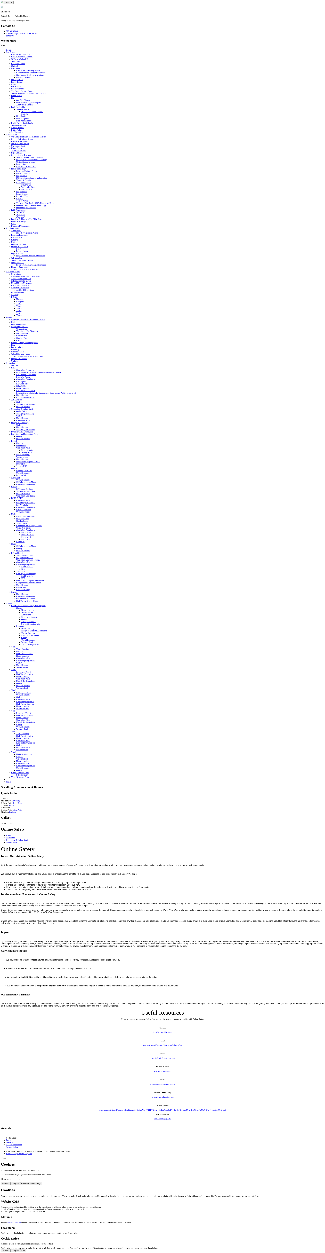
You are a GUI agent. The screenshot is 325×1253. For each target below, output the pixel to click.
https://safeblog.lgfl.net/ (162, 1119)
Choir (13, 84)
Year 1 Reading (22, 649)
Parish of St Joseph (18, 221)
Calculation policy (23, 528)
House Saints (16, 148)
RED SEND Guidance (25, 391)
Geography (15, 477)
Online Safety (21, 411)
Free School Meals (18, 324)
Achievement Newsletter (21, 278)
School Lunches (17, 352)
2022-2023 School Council (32, 112)
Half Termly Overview (25, 704)
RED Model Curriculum (26, 375)
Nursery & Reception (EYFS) (28, 461)
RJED (13, 224)
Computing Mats (23, 420)
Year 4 (18, 311)
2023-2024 (20, 217)
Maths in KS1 (26, 537)
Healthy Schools (17, 89)
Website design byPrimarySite (19, 1154)
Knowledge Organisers (25, 564)
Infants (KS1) (21, 464)
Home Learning (22, 388)
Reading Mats (26, 450)
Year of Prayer (22, 201)
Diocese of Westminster (20, 226)
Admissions (16, 230)
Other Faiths (21, 386)
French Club (21, 475)
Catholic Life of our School (22, 139)
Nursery (19, 299)
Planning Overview (24, 471)
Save (23, 1251)
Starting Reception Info (30, 624)
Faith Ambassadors (23, 121)
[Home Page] (2, 2)
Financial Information (19, 267)
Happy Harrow (17, 82)
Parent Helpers (17, 347)
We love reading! (23, 455)
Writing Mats (26, 452)
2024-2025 (20, 214)
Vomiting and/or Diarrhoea (27, 331)
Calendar (14, 294)
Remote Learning (23, 590)
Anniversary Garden (24, 105)
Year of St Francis (23, 180)
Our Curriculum (17, 365)
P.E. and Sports (17, 553)
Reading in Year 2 (23, 672)
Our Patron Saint (18, 146)
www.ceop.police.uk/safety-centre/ (162, 1084)
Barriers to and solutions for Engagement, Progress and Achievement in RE (46, 393)
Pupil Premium (17, 253)
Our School (10, 52)
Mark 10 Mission (28, 189)
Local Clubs (21, 587)
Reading (19, 756)
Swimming (20, 571)
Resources (20, 541)
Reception (20, 301)
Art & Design (16, 400)
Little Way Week (23, 377)
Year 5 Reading (22, 734)
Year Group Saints (18, 150)
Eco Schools (16, 86)
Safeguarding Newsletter (21, 281)
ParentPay (15, 349)
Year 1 (18, 304)
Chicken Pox (21, 338)
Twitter (12, 805)
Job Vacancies (16, 132)
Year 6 (18, 315)
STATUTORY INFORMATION (24, 269)
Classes (9, 603)
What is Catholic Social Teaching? (30, 157)
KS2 (23, 569)
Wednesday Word (28, 187)
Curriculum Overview (25, 370)
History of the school (19, 141)
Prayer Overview (23, 173)
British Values (16, 130)
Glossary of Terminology (26, 574)
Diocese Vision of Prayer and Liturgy (31, 205)
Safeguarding (16, 258)
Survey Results (17, 80)
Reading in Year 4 (23, 713)
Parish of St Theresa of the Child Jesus (26, 219)
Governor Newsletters (20, 288)
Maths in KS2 (26, 539)
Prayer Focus (21, 176)
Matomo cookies (14, 1222)
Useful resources (23, 512)
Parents (9, 317)
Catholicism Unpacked (25, 397)
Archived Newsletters (25, 290)
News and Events (13, 272)
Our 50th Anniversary (20, 144)
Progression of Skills (24, 557)
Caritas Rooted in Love (25, 162)
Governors (15, 68)
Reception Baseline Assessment (34, 631)
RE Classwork (22, 384)
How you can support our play (28, 102)
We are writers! (22, 457)
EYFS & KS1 (27, 567)
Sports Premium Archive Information (31, 265)
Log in (8, 782)
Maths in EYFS (27, 535)
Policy (18, 249)
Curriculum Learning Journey (28, 560)
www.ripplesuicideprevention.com (162, 1058)
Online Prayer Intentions (26, 208)
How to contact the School (21, 57)
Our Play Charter (23, 100)
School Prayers (22, 775)
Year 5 (18, 313)
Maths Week (26, 532)
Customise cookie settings (31, 1184)
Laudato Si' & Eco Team (26, 166)
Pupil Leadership (18, 107)
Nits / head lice (22, 333)
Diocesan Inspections (19, 235)
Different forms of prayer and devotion (31, 178)
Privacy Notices (22, 251)
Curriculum (10, 363)
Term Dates (15, 61)
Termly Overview (28, 622)
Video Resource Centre (20, 777)
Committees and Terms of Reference (30, 73)
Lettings (14, 240)
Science (14, 592)
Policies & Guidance (19, 246)
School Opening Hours (20, 354)
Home (8, 50)
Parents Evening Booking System (24, 343)
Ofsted (14, 242)
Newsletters (16, 274)
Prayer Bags (26, 185)
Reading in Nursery (29, 617)
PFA (13, 345)
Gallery (19, 402)
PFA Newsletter (17, 292)
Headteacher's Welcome (20, 54)
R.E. (13, 368)
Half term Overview (24, 754)
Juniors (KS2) (21, 466)
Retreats (19, 198)
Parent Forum (16, 96)
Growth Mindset (17, 128)
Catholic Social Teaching (21, 155)
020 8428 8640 (12, 31)
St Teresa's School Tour (20, 59)
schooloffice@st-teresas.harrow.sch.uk (21, 33)
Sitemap (9, 1142)
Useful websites (22, 519)
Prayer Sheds (21, 192)
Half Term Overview (24, 654)
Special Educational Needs (22, 260)
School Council (22, 109)
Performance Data (18, 244)
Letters (14, 297)
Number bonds (22, 521)
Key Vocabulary (22, 505)
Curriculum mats (23, 763)
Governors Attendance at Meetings (30, 75)
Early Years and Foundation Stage (24, 434)
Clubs (13, 322)
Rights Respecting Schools (22, 123)
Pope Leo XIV (17, 153)
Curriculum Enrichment (25, 379)
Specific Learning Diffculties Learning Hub (28, 93)
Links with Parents (23, 182)
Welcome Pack (27, 612)
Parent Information (23, 509)
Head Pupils (21, 116)
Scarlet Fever (21, 336)
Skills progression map (25, 413)
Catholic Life (11, 134)
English (14, 441)
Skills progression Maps (25, 491)
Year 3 (18, 308)
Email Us (10, 36)
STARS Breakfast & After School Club (27, 356)
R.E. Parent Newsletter (20, 285)
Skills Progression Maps (26, 482)
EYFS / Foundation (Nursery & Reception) (28, 606)
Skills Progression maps (25, 503)
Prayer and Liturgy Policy (26, 171)
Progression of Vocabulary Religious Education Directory (39, 372)
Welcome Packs (22, 708)
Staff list (14, 66)
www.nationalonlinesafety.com (163, 1097)
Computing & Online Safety (22, 409)
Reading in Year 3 (23, 692)
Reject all (5, 1184)
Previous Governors (24, 77)
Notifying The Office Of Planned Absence (28, 320)
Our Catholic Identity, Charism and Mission (28, 137)
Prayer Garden (22, 194)
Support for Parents (19, 359)
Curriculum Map (23, 500)
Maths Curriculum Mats (25, 516)
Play (13, 98)
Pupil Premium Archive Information (30, 256)
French (14, 468)
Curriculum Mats (23, 448)
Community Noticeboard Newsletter (25, 276)
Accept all (15, 1184)
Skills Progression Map (25, 404)
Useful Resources (23, 395)
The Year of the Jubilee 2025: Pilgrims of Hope (35, 203)
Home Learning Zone (20, 772)
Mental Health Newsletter (21, 283)
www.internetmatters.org (162, 1071)
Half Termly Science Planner (27, 601)
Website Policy (12, 1147)
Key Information (12, 228)
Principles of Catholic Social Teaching (31, 160)
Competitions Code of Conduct (28, 583)
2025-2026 (20, 212)
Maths (13, 514)
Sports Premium (17, 262)
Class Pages (17, 810)
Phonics (19, 443)
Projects (24, 114)
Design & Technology (20, 423)
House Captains (22, 118)
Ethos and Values (18, 64)
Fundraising (21, 164)
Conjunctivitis (21, 329)
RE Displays (21, 381)
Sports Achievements (24, 555)
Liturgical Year (22, 196)
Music (13, 544)
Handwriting (21, 445)
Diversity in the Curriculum (22, 432)
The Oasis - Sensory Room (22, 91)
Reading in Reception (30, 635)
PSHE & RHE (17, 498)
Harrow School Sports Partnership (30, 580)
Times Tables (21, 523)
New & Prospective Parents (27, 233)
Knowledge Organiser (25, 702)
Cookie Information (14, 1145)
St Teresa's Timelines (24, 489)
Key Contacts (16, 237)
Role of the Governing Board (28, 70)
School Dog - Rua (18, 125)
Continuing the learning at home (29, 525)
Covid (18, 340)
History (14, 487)
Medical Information (19, 327)
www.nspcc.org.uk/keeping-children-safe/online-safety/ (162, 1045)
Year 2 (18, 306)
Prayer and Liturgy (18, 169)
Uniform (14, 361)
